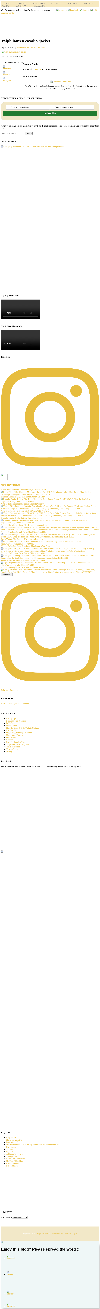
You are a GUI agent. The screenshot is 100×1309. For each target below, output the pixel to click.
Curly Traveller (12, 1163)
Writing (9, 751)
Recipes (9, 740)
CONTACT (56, 3)
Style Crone (11, 1147)
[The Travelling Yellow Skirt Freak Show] (2, 852)
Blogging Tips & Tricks (16, 721)
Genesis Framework (57, 1234)
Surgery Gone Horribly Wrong (19, 744)
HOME (8, 3)
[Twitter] (94, 10)
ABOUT (22, 3)
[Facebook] (73, 10)
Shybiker (10, 1149)
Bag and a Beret (13, 1137)
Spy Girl (9, 1152)
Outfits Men (11, 737)
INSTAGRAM (40, 6)
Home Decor (11, 725)
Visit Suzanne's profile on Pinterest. (15, 703)
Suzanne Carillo (7, 13)
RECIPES (72, 3)
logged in (37, 69)
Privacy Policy (39, 3)
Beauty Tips (11, 718)
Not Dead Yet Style (14, 1140)
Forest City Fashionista (15, 1159)
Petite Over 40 (12, 1142)
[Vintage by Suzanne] (32, 146)
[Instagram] (61, 10)
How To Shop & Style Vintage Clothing (22, 728)
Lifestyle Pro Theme (42, 1234)
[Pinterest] (84, 10)
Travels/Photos (12, 749)
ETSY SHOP (21, 6)
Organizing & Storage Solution (19, 733)
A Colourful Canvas (14, 1154)
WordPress (68, 1234)
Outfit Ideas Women (14, 735)
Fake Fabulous (12, 1166)
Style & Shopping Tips (15, 742)
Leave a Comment (37, 47)
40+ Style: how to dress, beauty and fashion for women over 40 (32, 1144)
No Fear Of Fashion (14, 1161)
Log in (75, 1234)
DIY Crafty (11, 723)
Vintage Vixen (12, 1156)
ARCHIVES (6, 1217)
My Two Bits (11, 730)
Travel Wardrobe (13, 747)
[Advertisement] (22, 813)
